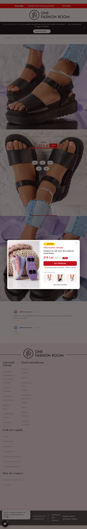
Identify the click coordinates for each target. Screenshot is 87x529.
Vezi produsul (60, 263)
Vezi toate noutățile (60, 284)
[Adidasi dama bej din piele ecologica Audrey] (49, 278)
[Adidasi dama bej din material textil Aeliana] (71, 278)
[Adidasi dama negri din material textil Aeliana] (60, 278)
